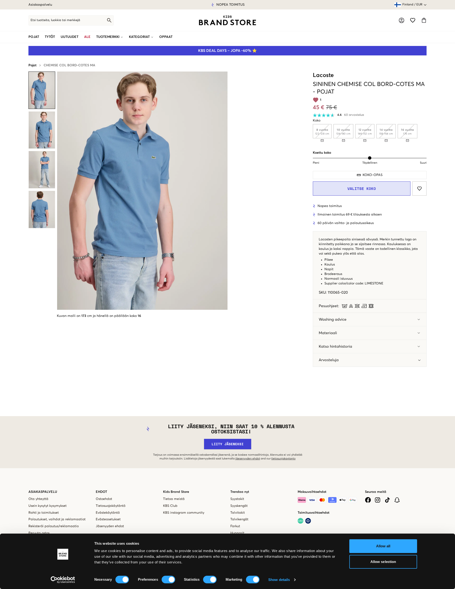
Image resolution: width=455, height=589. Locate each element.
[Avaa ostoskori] (424, 20)
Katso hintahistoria (335, 346)
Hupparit (237, 533)
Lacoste (323, 75)
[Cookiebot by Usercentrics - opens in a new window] (63, 579)
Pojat (33, 37)
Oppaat (166, 37)
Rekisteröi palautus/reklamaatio (53, 526)
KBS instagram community (183, 512)
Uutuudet (69, 37)
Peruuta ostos (39, 533)
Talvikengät (239, 519)
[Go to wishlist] (412, 20)
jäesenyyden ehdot (247, 458)
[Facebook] (368, 500)
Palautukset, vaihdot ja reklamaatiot (57, 519)
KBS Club (170, 506)
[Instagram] (378, 500)
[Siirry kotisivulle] (227, 20)
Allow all (383, 546)
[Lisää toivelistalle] (419, 188)
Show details (279, 580)
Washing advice (332, 319)
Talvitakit (237, 512)
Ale (87, 37)
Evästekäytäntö (108, 512)
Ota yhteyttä (38, 499)
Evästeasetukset (108, 519)
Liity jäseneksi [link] (228, 443)
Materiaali (328, 333)
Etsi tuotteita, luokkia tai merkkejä (55, 20)
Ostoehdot (104, 499)
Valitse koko (361, 188)
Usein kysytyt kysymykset (47, 506)
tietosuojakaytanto (283, 458)
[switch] (168, 579)
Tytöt (50, 37)
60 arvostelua (354, 115)
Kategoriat (139, 37)
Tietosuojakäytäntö (110, 506)
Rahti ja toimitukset (43, 512)
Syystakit (237, 499)
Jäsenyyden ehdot (110, 526)
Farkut (235, 526)
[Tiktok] (387, 500)
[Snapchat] (397, 500)
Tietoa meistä (174, 499)
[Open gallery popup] (142, 191)
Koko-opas (372, 175)
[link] (227, 20)
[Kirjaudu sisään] (401, 20)
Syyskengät (239, 506)
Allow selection (383, 562)
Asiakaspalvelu (40, 4)
